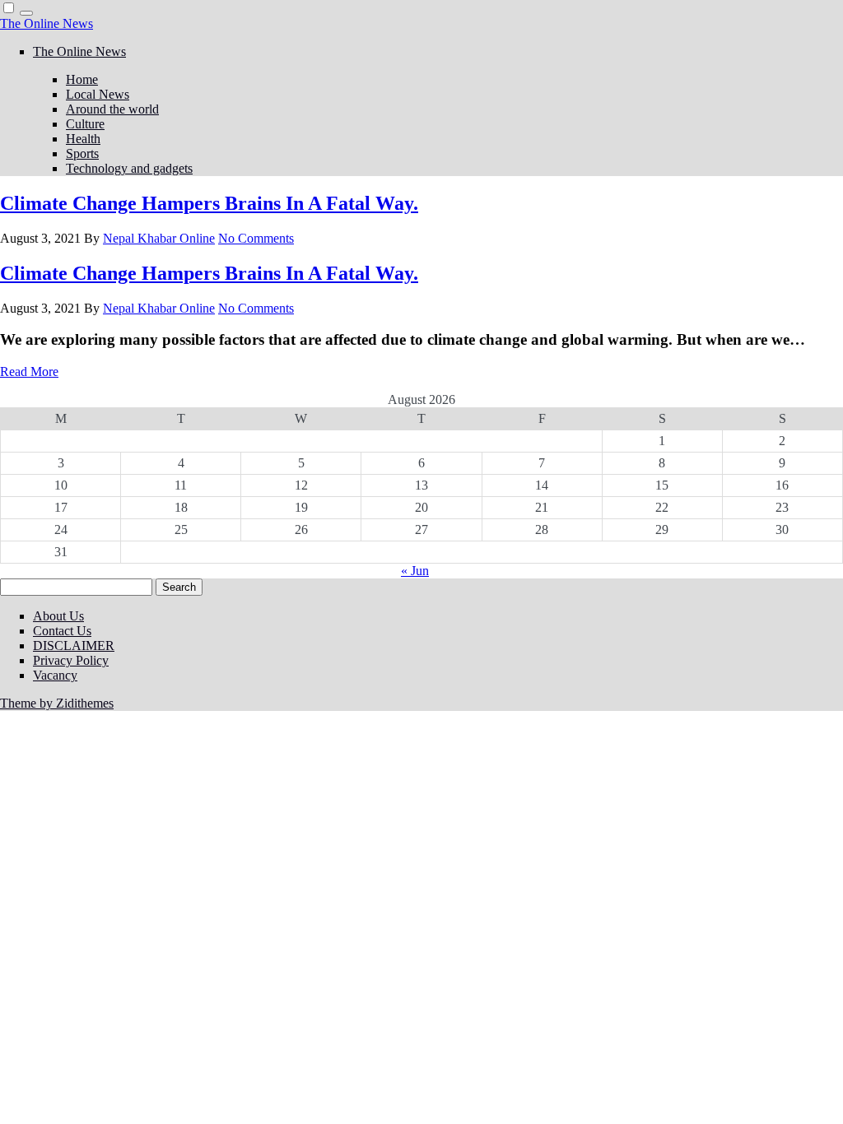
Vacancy (55, 675)
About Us (58, 616)
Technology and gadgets (129, 168)
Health (83, 139)
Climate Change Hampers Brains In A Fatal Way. (209, 203)
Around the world (112, 109)
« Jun (415, 571)
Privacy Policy (71, 660)
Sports (82, 153)
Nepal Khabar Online (159, 238)
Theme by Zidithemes (57, 703)
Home (82, 79)
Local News (97, 94)
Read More (29, 372)
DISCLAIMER (73, 646)
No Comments (256, 238)
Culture (85, 124)
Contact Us (62, 631)
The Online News (46, 23)
